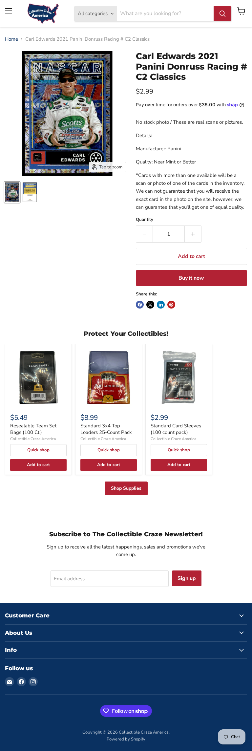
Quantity (144, 219)
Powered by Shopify (126, 739)
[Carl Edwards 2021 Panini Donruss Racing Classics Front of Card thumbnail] (12, 192)
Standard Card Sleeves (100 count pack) (176, 429)
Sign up (187, 578)
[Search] (222, 13)
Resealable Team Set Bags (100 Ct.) (33, 429)
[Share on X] (150, 305)
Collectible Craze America (33, 438)
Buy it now (191, 278)
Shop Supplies (126, 488)
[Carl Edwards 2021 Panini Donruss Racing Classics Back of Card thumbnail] (30, 192)
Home (11, 39)
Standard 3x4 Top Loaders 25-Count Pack (106, 429)
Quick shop (38, 450)
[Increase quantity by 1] (193, 234)
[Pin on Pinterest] (171, 305)
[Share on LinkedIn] (161, 305)
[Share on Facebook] (140, 305)
